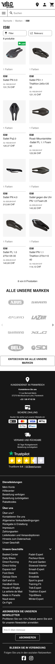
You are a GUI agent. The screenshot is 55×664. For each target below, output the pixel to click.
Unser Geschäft (10, 542)
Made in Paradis (11, 595)
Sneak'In (33, 573)
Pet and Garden (37, 562)
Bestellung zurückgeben (27, 447)
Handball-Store (10, 584)
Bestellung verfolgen (13, 494)
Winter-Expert (36, 599)
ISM (5, 76)
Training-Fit (35, 584)
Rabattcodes (9, 502)
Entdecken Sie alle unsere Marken (27, 360)
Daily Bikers (9, 558)
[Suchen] (11, 13)
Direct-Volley (9, 565)
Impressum (8, 527)
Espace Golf (9, 569)
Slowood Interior (37, 565)
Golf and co (8, 580)
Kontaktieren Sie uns (27, 389)
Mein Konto (8, 487)
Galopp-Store (9, 576)
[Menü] (3, 13)
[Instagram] (31, 659)
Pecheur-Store (36, 558)
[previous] (2, 325)
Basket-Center (10, 554)
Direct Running (10, 562)
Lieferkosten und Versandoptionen (21, 535)
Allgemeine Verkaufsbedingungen (20, 520)
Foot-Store (8, 573)
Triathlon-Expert (37, 591)
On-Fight (7, 602)
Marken (19, 20)
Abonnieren (27, 637)
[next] (53, 325)
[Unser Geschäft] (37, 4)
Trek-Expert (35, 587)
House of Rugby (11, 587)
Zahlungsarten (10, 531)
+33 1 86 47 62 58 (27, 399)
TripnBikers (35, 595)
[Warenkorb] (52, 4)
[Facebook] (23, 659)
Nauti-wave (8, 599)
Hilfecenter (8, 490)
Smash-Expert (36, 569)
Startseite (7, 20)
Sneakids (34, 576)
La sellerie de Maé (12, 591)
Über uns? (8, 513)
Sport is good (36, 580)
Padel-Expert (36, 554)
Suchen (18, 13)
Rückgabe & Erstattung (15, 524)
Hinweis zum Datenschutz (16, 539)
